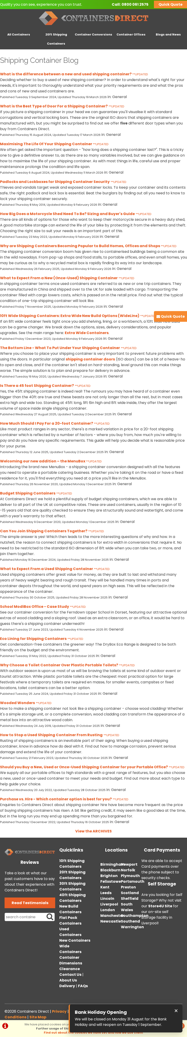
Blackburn (110, 870)
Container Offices (131, 34)
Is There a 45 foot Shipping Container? (37, 385)
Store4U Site (160, 906)
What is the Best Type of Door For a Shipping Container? (54, 106)
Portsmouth (132, 881)
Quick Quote (170, 4)
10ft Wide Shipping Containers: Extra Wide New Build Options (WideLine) (69, 315)
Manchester (112, 915)
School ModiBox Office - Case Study (34, 606)
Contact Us (70, 974)
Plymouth (130, 875)
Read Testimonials (30, 902)
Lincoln (107, 898)
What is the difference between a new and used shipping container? (66, 74)
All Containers (18, 34)
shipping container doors (90, 359)
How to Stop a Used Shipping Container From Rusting (51, 735)
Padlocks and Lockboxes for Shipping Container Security (55, 181)
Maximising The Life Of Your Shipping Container (46, 144)
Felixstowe (110, 881)
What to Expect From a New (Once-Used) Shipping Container (59, 278)
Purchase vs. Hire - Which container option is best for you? (56, 799)
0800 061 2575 (135, 4)
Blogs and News (168, 34)
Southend (130, 921)
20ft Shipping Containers (56, 39)
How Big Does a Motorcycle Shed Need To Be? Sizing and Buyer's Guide (67, 213)
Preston (128, 887)
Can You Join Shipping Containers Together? (43, 531)
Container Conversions (93, 34)
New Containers (74, 940)
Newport (129, 864)
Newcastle (110, 921)
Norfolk (128, 870)
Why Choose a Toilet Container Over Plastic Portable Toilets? (59, 665)
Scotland (130, 892)
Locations (116, 850)
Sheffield (129, 898)
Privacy (59, 1011)
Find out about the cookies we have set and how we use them (93, 1032)
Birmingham (112, 864)
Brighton (109, 875)
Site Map (37, 1017)
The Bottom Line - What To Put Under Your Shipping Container (60, 347)
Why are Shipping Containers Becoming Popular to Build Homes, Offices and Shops (80, 245)
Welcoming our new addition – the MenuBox (43, 461)
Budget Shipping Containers (27, 493)
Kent (104, 887)
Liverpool (109, 904)
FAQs (83, 986)
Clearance (69, 968)
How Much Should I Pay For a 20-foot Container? (46, 423)
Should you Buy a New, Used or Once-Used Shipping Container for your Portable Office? (84, 767)
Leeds (106, 892)
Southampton (134, 915)
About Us (68, 980)
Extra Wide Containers (87, 332)
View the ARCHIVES (93, 831)
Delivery (67, 986)
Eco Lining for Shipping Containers (33, 638)
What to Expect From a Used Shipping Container (46, 568)
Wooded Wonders (17, 702)
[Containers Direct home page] (93, 26)
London (107, 910)
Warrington (132, 927)
